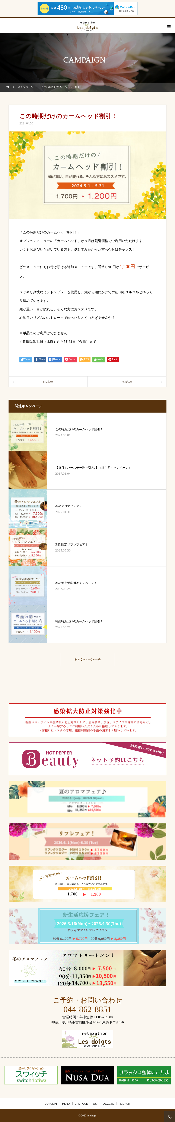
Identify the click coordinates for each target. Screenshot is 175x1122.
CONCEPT (51, 1103)
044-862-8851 (87, 1009)
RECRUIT (124, 1103)
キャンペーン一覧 (87, 659)
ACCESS (108, 1103)
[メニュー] (168, 26)
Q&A (95, 1103)
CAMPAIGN (81, 1103)
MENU (66, 1103)
